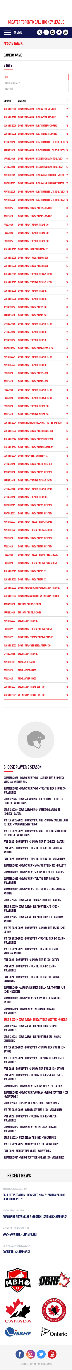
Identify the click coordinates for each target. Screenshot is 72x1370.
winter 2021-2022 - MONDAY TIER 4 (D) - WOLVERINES (31, 1144)
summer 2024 (10, 422)
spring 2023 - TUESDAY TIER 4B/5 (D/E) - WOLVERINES (31, 1103)
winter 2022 (9, 620)
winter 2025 (9, 175)
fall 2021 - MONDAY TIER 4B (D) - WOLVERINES (27, 1150)
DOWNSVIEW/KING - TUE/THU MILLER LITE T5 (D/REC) (41, 142)
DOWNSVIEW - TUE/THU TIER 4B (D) (33, 224)
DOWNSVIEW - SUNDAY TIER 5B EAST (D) (35, 430)
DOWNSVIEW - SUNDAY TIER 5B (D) (33, 257)
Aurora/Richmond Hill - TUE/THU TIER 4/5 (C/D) (40, 422)
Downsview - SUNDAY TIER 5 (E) (32, 571)
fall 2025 (8, 208)
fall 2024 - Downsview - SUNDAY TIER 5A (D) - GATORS (31, 959)
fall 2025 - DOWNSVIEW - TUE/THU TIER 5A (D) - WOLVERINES (34, 859)
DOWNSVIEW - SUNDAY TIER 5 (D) (32, 307)
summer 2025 (10, 249)
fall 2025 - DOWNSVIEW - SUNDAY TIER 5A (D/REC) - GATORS (34, 841)
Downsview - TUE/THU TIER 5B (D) (33, 406)
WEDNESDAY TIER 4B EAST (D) (31, 686)
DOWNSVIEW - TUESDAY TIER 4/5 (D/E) (35, 521)
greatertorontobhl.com (34, 1364)
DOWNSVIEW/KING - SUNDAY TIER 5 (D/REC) (37, 109)
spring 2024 (9, 463)
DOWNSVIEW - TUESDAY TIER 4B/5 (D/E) (35, 629)
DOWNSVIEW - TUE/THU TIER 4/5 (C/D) (35, 274)
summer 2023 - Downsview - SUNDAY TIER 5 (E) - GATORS (33, 1086)
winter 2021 (9, 662)
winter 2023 (9, 505)
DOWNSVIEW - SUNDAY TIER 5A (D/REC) (35, 208)
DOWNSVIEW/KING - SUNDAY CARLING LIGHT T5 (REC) (41, 175)
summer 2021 (10, 686)
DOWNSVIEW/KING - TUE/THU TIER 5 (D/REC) (37, 125)
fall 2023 (8, 538)
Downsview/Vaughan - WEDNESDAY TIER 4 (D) (39, 587)
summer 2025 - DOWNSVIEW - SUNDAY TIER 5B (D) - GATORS (34, 872)
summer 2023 (10, 571)
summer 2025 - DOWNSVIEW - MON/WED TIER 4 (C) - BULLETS (35, 865)
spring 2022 (9, 653)
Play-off (9, 88)
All (6, 76)
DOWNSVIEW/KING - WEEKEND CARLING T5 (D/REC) (40, 158)
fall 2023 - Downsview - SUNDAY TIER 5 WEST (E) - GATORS (34, 1068)
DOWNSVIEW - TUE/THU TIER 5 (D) (32, 290)
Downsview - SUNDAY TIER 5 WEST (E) (35, 463)
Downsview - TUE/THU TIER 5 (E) (32, 496)
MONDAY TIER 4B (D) (27, 670)
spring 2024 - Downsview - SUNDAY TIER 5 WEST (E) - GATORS (35, 1019)
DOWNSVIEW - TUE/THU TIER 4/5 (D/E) (35, 480)
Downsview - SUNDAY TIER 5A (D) (33, 373)
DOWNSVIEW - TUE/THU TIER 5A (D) (33, 241)
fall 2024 (8, 373)
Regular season (12, 82)
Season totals (13, 44)
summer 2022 (10, 645)
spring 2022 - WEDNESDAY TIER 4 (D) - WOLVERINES (30, 1137)
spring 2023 (9, 604)
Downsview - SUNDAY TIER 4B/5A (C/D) (36, 348)
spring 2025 (9, 307)
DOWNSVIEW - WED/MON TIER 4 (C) (33, 455)
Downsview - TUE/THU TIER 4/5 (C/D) (35, 389)
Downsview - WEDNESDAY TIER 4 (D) (34, 645)
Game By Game (13, 55)
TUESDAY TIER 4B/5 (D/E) (29, 604)
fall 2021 (8, 670)
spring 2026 (9, 142)
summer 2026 (10, 109)
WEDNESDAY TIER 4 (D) (28, 620)
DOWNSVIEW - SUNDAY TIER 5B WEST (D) (35, 447)
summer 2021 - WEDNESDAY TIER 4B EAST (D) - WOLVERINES (34, 1157)
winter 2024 (9, 348)
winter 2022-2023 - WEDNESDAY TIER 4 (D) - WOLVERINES (33, 1109)
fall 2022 (8, 629)
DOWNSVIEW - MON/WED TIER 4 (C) (33, 249)
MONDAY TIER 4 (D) (26, 662)
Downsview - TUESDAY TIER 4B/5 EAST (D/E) (38, 554)
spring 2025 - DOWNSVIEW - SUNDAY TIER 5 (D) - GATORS (32, 900)
